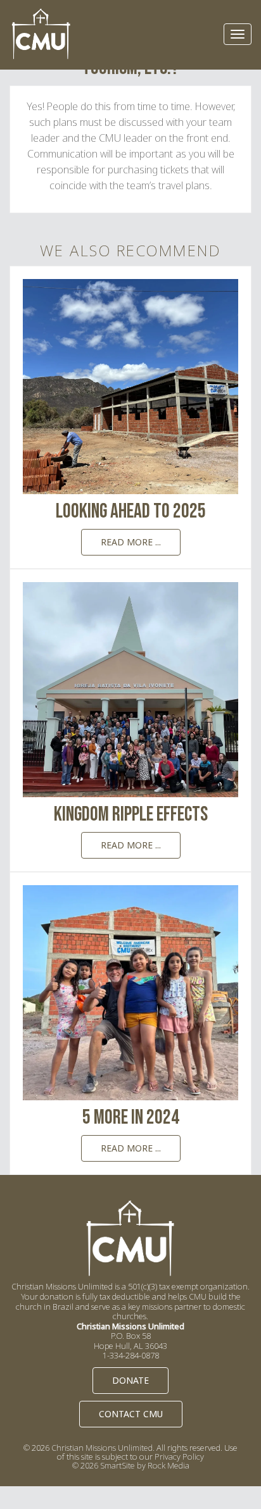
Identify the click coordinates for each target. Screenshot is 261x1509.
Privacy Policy (179, 1456)
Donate (130, 1380)
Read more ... (131, 542)
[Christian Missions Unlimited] (41, 34)
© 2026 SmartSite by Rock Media (130, 1465)
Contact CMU (131, 1414)
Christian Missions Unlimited (102, 1447)
